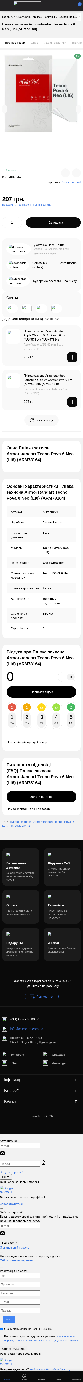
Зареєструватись (11, 1203)
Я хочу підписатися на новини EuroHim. (28, 1328)
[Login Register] (70, 6)
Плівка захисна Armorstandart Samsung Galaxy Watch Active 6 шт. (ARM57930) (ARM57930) (48, 380)
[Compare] (65, 172)
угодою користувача (66, 1340)
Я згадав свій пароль (14, 1247)
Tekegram (17, 1054)
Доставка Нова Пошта (49, 245)
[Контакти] (63, 6)
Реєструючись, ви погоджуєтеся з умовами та (41, 1338)
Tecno (58, 821)
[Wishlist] (76, 172)
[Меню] (6, 5)
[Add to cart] (72, 357)
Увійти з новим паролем (16, 1260)
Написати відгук (42, 692)
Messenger (59, 1063)
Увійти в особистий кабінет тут (51, 1369)
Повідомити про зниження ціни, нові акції (27, 204)
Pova (67, 821)
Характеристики (55, 42)
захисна (26, 821)
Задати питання (41, 796)
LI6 (11, 826)
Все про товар (15, 42)
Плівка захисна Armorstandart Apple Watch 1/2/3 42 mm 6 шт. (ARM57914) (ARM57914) (45, 335)
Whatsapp (58, 1054)
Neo (5, 826)
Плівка (14, 821)
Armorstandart (43, 821)
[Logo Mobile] (27, 5)
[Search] (56, 6)
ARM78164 (22, 826)
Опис (34, 42)
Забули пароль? (11, 1172)
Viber (14, 1063)
